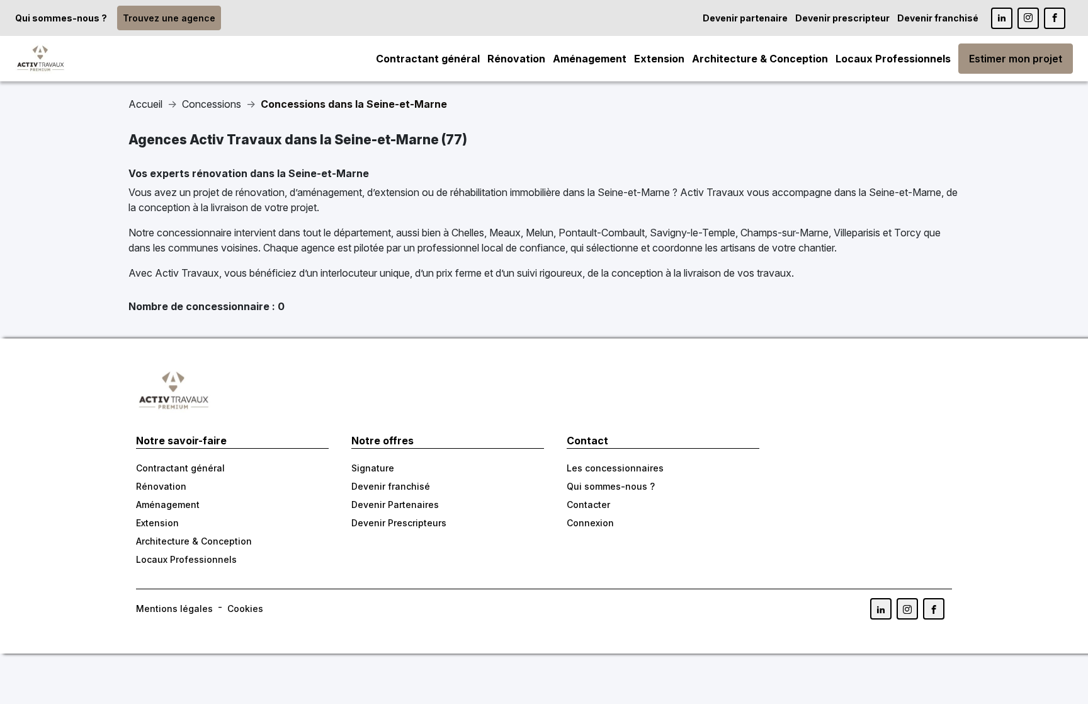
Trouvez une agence (169, 18)
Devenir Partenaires (395, 504)
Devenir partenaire (745, 18)
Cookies (245, 608)
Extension (659, 58)
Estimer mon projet (1015, 58)
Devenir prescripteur (842, 18)
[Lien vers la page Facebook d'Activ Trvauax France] (933, 609)
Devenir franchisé (937, 18)
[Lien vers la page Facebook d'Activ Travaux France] (1054, 18)
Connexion (590, 522)
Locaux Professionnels (893, 58)
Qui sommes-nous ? (61, 18)
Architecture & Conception (760, 58)
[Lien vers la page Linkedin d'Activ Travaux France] (1001, 18)
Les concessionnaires (615, 468)
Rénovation (516, 58)
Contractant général (428, 58)
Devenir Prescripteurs (398, 522)
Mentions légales (174, 608)
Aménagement (589, 58)
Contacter (588, 504)
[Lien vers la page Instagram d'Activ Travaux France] (1028, 18)
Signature (372, 468)
